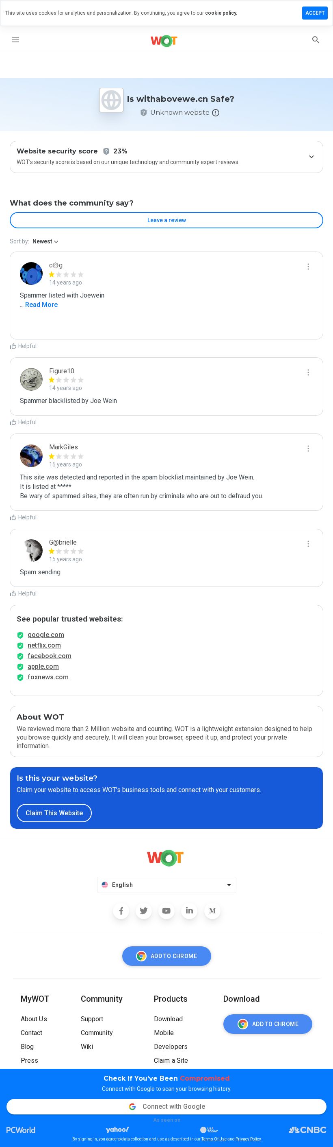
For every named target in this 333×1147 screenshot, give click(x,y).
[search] (316, 40)
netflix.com (44, 645)
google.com (46, 635)
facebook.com (49, 656)
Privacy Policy (248, 1139)
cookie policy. (221, 13)
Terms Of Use (214, 1139)
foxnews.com (48, 677)
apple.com (43, 666)
